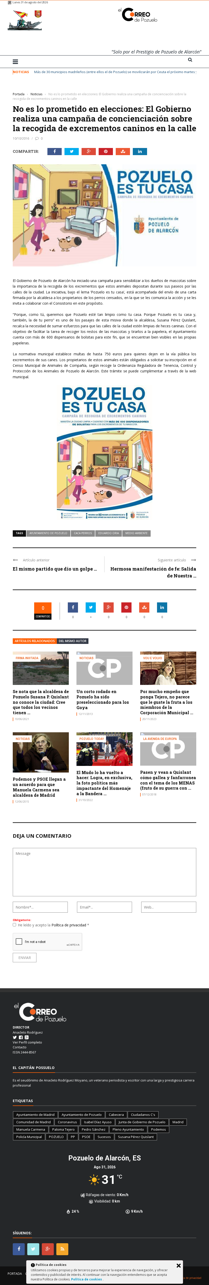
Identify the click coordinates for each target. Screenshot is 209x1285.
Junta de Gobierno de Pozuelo (142, 1122)
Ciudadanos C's (143, 1114)
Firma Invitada (27, 658)
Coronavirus (67, 1122)
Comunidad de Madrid (33, 1122)
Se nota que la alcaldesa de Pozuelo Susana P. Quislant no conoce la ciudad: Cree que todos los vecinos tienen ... (41, 702)
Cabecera (116, 1114)
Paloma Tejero (63, 1129)
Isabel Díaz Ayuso (98, 1122)
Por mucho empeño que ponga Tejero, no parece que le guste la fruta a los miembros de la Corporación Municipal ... (166, 702)
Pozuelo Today (92, 739)
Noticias (20, 86)
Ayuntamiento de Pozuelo (48, 533)
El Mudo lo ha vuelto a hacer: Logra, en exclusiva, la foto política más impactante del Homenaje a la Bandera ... (104, 783)
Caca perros (83, 533)
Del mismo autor (72, 641)
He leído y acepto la (53, 925)
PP (73, 1136)
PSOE (86, 1136)
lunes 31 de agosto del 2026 (30, 2)
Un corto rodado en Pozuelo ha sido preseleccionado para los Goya (102, 699)
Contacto (20, 1047)
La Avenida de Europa (160, 739)
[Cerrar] (179, 1266)
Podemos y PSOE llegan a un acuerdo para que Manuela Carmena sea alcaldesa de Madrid (39, 786)
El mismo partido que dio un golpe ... (55, 569)
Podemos (158, 1129)
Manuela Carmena (30, 1129)
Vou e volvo (152, 658)
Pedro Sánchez (94, 1129)
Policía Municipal (29, 1136)
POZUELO (56, 1136)
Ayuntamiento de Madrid (35, 1114)
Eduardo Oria (108, 533)
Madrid (178, 1122)
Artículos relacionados (35, 641)
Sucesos (104, 1136)
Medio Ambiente (136, 533)
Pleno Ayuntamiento (128, 1129)
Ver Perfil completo (27, 1042)
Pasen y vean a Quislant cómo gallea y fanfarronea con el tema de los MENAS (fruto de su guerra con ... (168, 780)
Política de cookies (87, 1279)
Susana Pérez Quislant (136, 1136)
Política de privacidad (69, 925)
